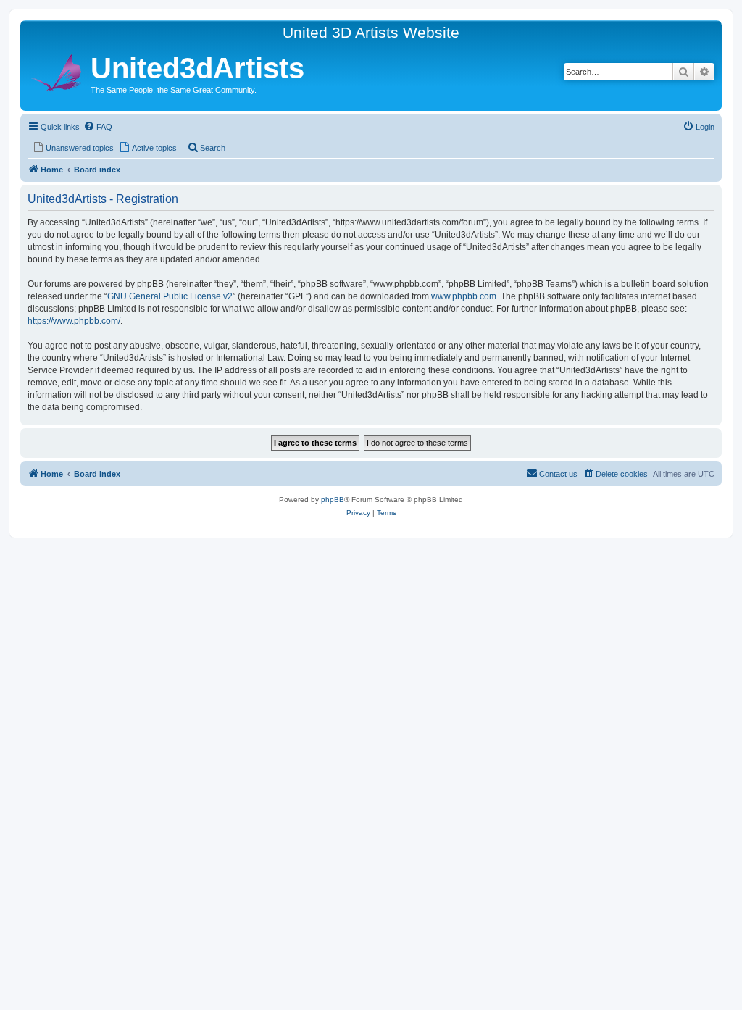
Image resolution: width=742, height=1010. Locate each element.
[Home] (57, 70)
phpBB (332, 500)
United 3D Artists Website (371, 32)
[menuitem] (97, 126)
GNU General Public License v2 (170, 296)
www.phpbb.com (463, 296)
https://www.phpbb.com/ (74, 321)
